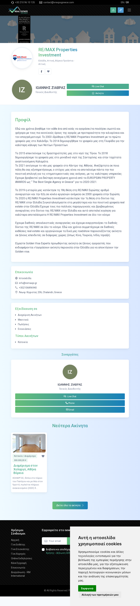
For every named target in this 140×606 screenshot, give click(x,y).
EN (122, 2)
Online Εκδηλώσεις (21, 558)
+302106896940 (28, 287)
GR (127, 2)
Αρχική (15, 540)
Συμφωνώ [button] (87, 588)
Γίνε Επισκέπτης (20, 549)
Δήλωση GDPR (64, 553)
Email (71, 409)
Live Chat (99, 86)
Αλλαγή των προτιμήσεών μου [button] (100, 594)
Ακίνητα (99, 93)
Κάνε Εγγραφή (18, 563)
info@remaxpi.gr (28, 283)
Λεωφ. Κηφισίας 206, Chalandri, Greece (40, 292)
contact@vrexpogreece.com (58, 2)
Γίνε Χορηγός (18, 553)
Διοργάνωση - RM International (20, 574)
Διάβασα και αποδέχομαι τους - (66, 551)
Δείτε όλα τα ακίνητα (68, 505)
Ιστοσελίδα (25, 278)
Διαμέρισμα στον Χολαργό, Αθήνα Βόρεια (25, 469)
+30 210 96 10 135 (25, 2)
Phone (71, 403)
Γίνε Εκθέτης (18, 544)
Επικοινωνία (18, 567)
